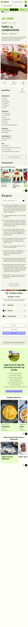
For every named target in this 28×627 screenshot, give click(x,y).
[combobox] (12, 5)
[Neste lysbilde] (26, 190)
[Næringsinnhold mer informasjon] (14, 163)
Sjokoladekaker (10, 18)
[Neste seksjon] (26, 10)
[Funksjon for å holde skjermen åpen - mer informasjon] (16, 201)
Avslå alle (14, 325)
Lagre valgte (14, 329)
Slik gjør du (14, 9)
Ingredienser (5, 9)
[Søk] (2, 5)
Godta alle (14, 333)
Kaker (3, 18)
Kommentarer (23, 9)
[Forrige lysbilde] (23, 190)
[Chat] (25, 5)
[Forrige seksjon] (2, 10)
